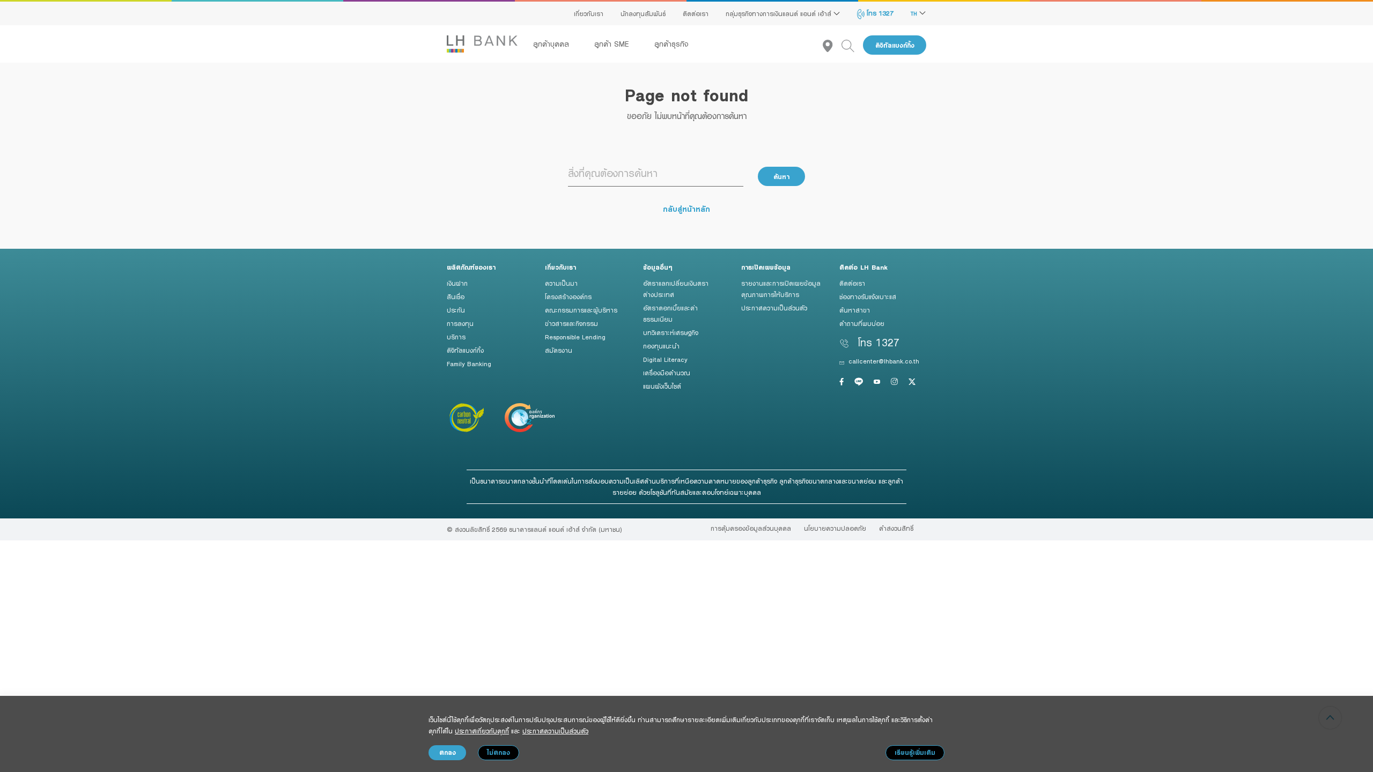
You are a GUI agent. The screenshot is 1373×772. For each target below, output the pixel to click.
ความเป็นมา (561, 283)
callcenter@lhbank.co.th (883, 361)
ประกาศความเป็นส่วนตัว (774, 307)
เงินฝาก (457, 283)
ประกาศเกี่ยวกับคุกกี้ (482, 730)
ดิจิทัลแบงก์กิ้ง (894, 45)
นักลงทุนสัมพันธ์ (643, 13)
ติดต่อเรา (695, 13)
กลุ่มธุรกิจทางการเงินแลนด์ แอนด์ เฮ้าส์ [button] (779, 13)
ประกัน (456, 310)
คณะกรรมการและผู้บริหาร (581, 310)
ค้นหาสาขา (854, 310)
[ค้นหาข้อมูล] (852, 45)
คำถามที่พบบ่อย (861, 323)
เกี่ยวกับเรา (588, 13)
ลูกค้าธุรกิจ (671, 44)
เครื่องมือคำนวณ (666, 372)
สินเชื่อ (455, 296)
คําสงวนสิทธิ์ (896, 528)
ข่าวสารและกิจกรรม (571, 323)
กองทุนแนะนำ (661, 346)
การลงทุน (460, 323)
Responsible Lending (575, 336)
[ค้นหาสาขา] (832, 45)
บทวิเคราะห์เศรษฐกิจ (670, 332)
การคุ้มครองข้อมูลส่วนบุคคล (751, 528)
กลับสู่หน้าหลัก (686, 209)
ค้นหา (781, 176)
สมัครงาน (558, 350)
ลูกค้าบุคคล (552, 44)
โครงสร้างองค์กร (568, 296)
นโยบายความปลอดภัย (835, 528)
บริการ (456, 336)
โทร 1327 (879, 13)
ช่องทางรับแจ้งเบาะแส (867, 296)
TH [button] (915, 13)
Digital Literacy (665, 359)
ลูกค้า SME (613, 44)
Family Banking (469, 363)
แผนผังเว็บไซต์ (662, 386)
